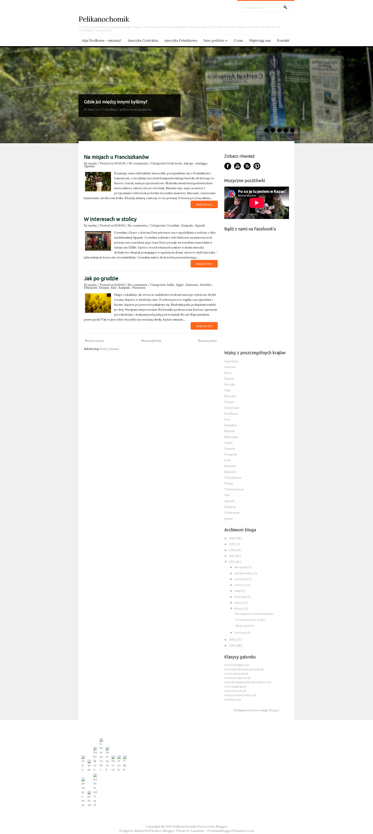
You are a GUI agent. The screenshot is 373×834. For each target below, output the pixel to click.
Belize (228, 373)
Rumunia (230, 466)
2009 (232, 645)
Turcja (228, 483)
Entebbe (206, 285)
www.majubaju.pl (235, 686)
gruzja (228, 518)
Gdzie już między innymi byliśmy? (115, 101)
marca (238, 602)
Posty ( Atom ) (109, 349)
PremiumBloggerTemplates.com (230, 831)
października (243, 573)
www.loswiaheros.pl (237, 678)
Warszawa (138, 288)
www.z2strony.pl (235, 691)
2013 (232, 556)
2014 (232, 550)
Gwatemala (231, 408)
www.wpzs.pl (232, 699)
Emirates (192, 285)
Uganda (89, 166)
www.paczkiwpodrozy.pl (240, 695)
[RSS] (247, 166)
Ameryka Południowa (180, 40)
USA (227, 495)
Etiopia (104, 288)
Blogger (274, 710)
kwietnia (240, 597)
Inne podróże (215, 40)
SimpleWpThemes (148, 831)
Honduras (231, 413)
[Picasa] (256, 166)
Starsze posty (207, 341)
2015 (232, 544)
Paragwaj (230, 454)
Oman (228, 443)
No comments (139, 163)
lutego (238, 608)
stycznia (240, 632)
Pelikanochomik (104, 19)
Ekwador (230, 396)
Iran (227, 419)
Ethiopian (91, 288)
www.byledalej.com (236, 665)
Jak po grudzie (101, 278)
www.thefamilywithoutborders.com (247, 682)
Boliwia (229, 379)
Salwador (230, 472)
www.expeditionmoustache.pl (243, 669)
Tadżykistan (232, 478)
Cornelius (173, 225)
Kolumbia (230, 425)
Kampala (187, 225)
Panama (229, 448)
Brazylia (229, 384)
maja (237, 591)
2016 (232, 538)
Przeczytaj (204, 204)
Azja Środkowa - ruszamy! (101, 40)
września (240, 579)
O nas (238, 40)
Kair (114, 288)
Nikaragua (231, 437)
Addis (171, 285)
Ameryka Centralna (143, 40)
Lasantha (198, 831)
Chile (227, 390)
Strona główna (151, 341)
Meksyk (229, 431)
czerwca (240, 585)
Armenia (229, 367)
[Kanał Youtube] (237, 166)
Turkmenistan (233, 489)
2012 (232, 562)
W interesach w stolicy (110, 219)
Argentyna (231, 361)
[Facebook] (227, 166)
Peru (227, 460)
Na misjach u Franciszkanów (116, 157)
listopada (241, 567)
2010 (232, 640)
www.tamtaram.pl (236, 673)
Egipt (180, 285)
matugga (201, 163)
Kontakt (283, 40)
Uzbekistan (232, 513)
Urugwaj (229, 507)
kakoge (189, 163)
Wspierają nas (259, 40)
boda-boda (175, 163)
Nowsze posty (94, 341)
